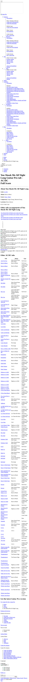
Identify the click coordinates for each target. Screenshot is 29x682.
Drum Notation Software (9, 655)
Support (5, 153)
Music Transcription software (10, 658)
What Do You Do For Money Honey (5, 581)
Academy (6, 81)
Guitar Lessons (10, 137)
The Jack (3, 538)
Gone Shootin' (4, 342)
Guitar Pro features (5, 645)
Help (5, 641)
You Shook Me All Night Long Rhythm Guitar (12, 217)
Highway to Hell (5, 372)
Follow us (3, 672)
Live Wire (3, 419)
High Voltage (4, 366)
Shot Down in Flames (4, 505)
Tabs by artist (10, 60)
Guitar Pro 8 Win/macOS (12, 22)
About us (6, 639)
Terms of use (13, 678)
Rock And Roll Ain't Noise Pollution (5, 475)
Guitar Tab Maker (8, 650)
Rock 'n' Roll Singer (5, 465)
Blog (5, 127)
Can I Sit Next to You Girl (5, 301)
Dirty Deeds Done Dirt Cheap (5, 308)
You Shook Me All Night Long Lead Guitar (11, 219)
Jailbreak (3, 399)
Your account (4, 625)
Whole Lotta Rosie (5, 583)
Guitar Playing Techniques (13, 96)
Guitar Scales (10, 97)
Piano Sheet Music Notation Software (12, 657)
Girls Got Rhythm (5, 329)
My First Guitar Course (12, 87)
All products (9, 18)
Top (1, 680)
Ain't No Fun (4, 261)
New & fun (9, 138)
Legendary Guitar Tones (12, 103)
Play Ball (3, 432)
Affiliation (6, 643)
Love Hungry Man (5, 425)
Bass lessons (9, 132)
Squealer (3, 521)
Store (5, 154)
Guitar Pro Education (12, 23)
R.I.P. (2, 446)
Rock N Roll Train (5, 478)
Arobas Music (4, 634)
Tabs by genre (10, 62)
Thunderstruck (4, 554)
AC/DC (6, 192)
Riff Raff (3, 456)
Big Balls (3, 283)
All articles (9, 128)
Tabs (5, 56)
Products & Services (5, 611)
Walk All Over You (5, 570)
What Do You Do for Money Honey (6, 577)
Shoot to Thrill (4, 498)
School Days (4, 491)
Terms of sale (20, 678)
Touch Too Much (5, 564)
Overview (6, 168)
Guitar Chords (10, 95)
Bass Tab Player (7, 654)
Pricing (8, 67)
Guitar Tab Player (8, 651)
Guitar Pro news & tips (12, 136)
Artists (5, 80)
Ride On (3, 449)
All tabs (8, 63)
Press (5, 640)
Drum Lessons (10, 134)
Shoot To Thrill (4, 501)
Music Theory (10, 133)
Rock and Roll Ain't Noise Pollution (5, 471)
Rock (6, 197)
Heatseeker (3, 354)
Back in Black (4, 263)
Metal (9, 197)
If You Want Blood (5, 390)
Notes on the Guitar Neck (13, 93)
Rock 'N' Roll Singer (6, 467)
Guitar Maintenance (11, 99)
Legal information (5, 678)
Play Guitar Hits (10, 35)
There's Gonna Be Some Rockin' (5, 547)
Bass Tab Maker (7, 653)
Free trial (6, 616)
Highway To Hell (5, 388)
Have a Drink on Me (6, 348)
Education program (8, 618)
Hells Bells (3, 360)
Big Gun (3, 291)
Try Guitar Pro (4, 602)
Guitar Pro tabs (7, 622)
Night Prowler (4, 427)
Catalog (5, 170)
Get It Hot (3, 323)
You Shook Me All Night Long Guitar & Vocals (12, 213)
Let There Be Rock (5, 413)
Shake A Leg (4, 495)
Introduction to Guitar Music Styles (15, 88)
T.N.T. (2, 527)
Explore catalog (10, 59)
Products (6, 17)
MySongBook (10, 31)
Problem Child (4, 439)
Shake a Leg (4, 492)
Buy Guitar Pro (11, 602)
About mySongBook (11, 66)
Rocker (2, 484)
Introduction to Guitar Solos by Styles (15, 89)
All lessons (9, 83)
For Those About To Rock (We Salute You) (5, 317)
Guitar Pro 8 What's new (9, 617)
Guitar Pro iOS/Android (12, 27)
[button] (3, 249)
